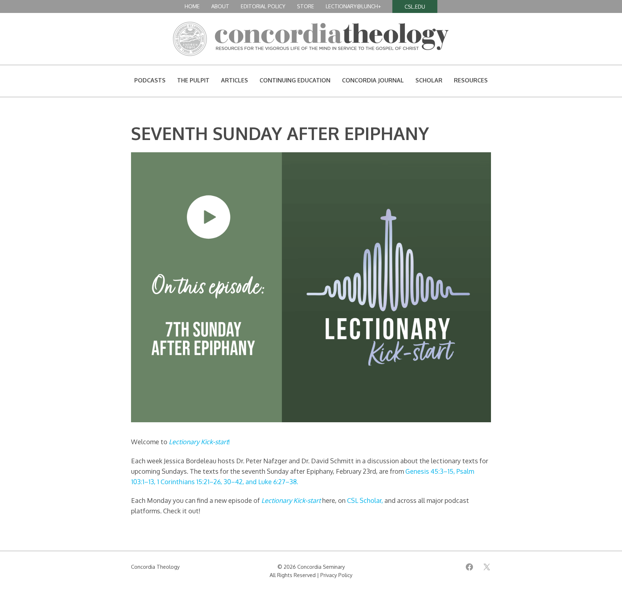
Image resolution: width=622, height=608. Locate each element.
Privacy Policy (336, 575)
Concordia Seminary (321, 566)
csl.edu (415, 6)
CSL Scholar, (365, 500)
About (220, 6)
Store (305, 6)
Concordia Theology (155, 566)
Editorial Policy (263, 6)
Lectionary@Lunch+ (353, 6)
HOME (192, 6)
